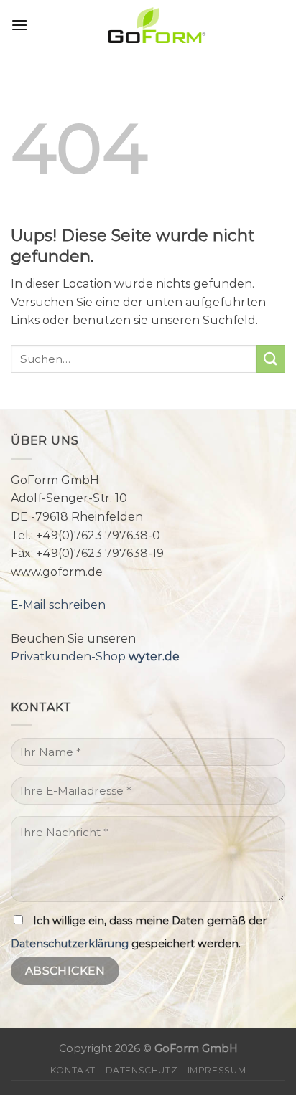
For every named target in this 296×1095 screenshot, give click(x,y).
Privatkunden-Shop (95, 656)
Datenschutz (142, 1070)
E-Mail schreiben (58, 605)
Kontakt (73, 1070)
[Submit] (270, 359)
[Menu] (19, 24)
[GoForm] (156, 25)
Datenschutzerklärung (70, 943)
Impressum (217, 1070)
